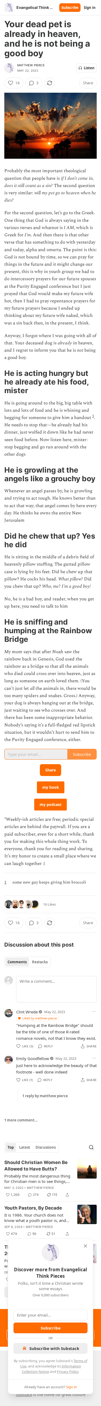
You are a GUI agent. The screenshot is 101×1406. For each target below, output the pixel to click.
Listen (89, 67)
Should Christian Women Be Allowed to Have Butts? (36, 1166)
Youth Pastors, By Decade (33, 1208)
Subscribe (69, 7)
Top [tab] (11, 1147)
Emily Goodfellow (32, 1058)
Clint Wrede (27, 1011)
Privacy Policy (67, 1371)
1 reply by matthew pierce (45, 1095)
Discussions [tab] (46, 1147)
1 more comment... (21, 1120)
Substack (24, 1394)
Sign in (90, 7)
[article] (50, 1178)
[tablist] (27, 962)
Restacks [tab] (40, 962)
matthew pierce (31, 65)
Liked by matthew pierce (39, 1018)
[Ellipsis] (94, 1011)
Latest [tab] (24, 1147)
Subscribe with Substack (54, 1348)
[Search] (91, 1147)
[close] (85, 1246)
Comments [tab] (17, 962)
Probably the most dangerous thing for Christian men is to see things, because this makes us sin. (37, 1178)
